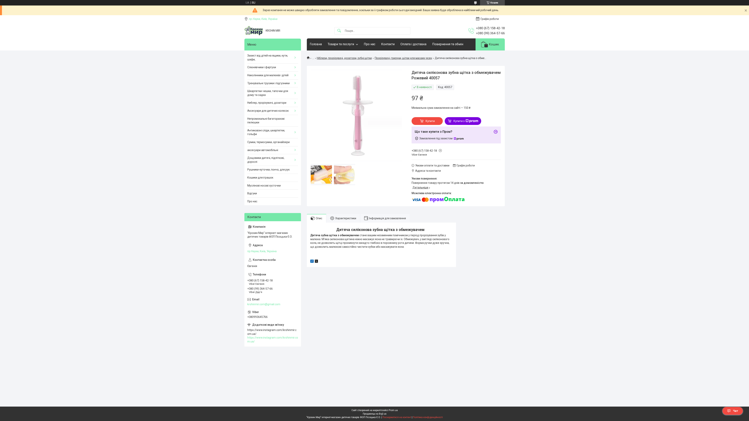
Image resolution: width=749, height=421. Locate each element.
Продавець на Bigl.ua (374, 413)
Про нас (369, 44)
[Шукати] (339, 31)
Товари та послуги (341, 44)
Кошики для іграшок (260, 177)
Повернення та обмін (447, 44)
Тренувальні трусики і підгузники (268, 83)
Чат (735, 410)
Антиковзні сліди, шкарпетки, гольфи (266, 132)
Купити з (459, 121)
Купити (430, 121)
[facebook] (312, 261)
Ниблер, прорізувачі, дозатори (266, 102)
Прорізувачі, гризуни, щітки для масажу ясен (403, 58)
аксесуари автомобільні (262, 150)
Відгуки (252, 193)
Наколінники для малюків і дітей (267, 75)
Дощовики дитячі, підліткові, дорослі (265, 159)
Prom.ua (393, 410)
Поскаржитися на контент (396, 417)
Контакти (388, 44)
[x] (316, 261)
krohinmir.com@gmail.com (263, 304)
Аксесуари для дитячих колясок (268, 110)
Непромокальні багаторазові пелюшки (266, 120)
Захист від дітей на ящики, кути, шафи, (267, 57)
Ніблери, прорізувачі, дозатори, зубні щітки (344, 58)
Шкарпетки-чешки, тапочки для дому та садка (267, 92)
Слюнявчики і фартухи (261, 67)
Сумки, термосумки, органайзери (268, 142)
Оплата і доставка (413, 44)
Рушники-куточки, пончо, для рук (268, 169)
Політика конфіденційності (428, 417)
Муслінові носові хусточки (264, 185)
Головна (316, 44)
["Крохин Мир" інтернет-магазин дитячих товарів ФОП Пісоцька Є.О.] (253, 30)
